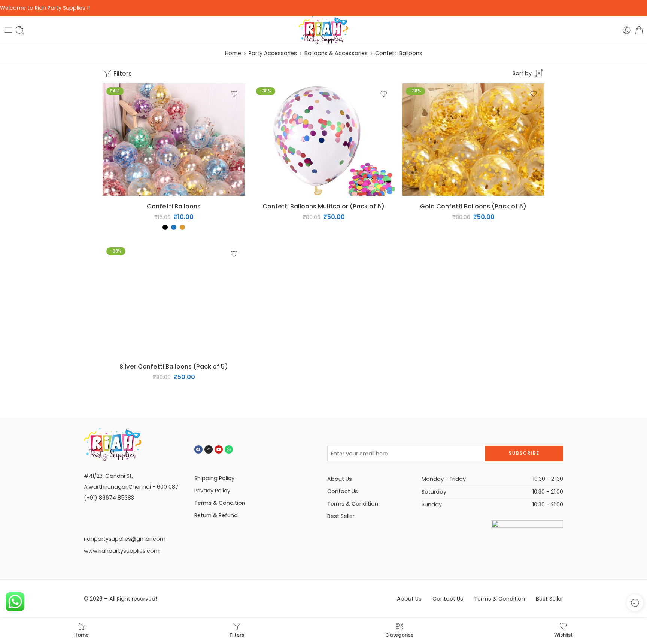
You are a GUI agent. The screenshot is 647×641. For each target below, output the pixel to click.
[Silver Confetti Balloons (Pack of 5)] (174, 300)
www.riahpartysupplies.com (122, 551)
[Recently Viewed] (634, 602)
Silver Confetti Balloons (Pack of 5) (173, 366)
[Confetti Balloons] (174, 139)
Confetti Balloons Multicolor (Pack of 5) (323, 206)
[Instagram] (208, 449)
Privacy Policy (212, 490)
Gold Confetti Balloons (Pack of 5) (473, 206)
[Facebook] (198, 449)
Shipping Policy (214, 478)
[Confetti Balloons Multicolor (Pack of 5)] (323, 139)
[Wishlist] (234, 94)
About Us (339, 479)
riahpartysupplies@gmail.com (124, 539)
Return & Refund (216, 515)
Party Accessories (273, 53)
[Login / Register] (626, 30)
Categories (399, 634)
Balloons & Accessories (336, 53)
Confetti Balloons (174, 206)
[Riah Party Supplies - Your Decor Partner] (324, 30)
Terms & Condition (219, 503)
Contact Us (342, 491)
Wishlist (563, 634)
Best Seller (341, 516)
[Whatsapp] (229, 449)
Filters (122, 73)
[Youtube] (219, 449)
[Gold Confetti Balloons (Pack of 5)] (473, 139)
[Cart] (639, 30)
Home (233, 53)
